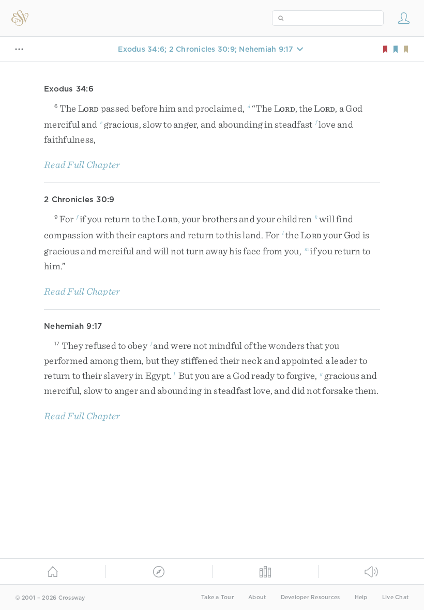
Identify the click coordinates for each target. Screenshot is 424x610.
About (257, 597)
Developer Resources (310, 597)
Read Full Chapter (82, 165)
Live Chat (395, 597)
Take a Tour (217, 597)
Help (361, 597)
